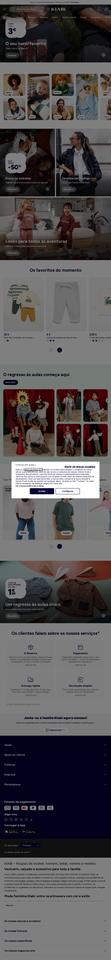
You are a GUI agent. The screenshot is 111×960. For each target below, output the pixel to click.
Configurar (67, 491)
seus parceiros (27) (34, 469)
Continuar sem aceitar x (26, 465)
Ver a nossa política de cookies (30, 486)
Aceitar (42, 491)
